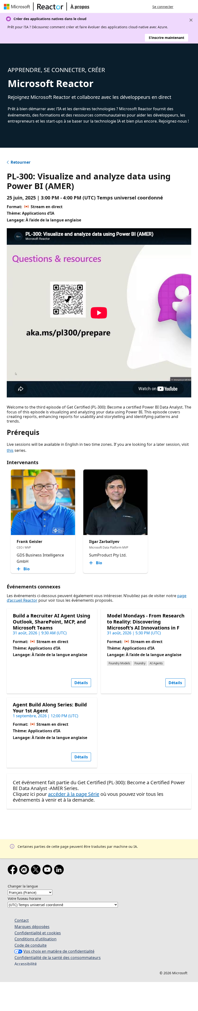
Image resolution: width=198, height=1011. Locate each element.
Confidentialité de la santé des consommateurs (57, 957)
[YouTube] (48, 870)
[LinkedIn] (60, 870)
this (10, 450)
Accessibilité (25, 964)
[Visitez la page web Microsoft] (18, 6)
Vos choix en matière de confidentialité (58, 951)
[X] (36, 870)
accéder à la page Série (73, 794)
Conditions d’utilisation (35, 939)
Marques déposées (32, 926)
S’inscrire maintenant (166, 37)
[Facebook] (13, 870)
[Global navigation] (181, 6)
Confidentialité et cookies (37, 933)
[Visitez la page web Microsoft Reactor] (50, 6)
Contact (21, 920)
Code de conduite (30, 945)
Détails (81, 682)
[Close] (191, 20)
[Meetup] (25, 870)
